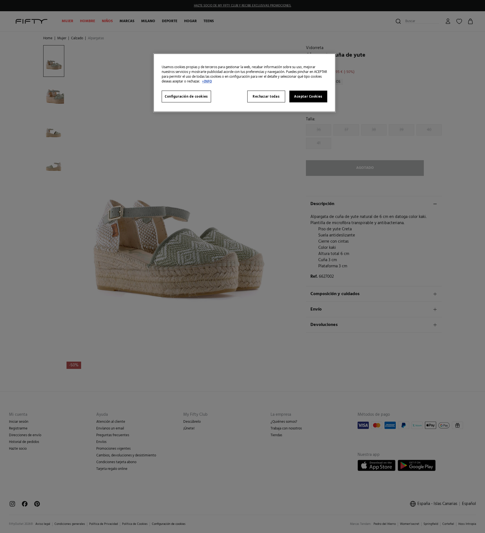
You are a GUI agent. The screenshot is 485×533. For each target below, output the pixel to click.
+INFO (207, 81)
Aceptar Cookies (308, 96)
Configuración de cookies (186, 96)
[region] (244, 82)
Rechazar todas (266, 96)
